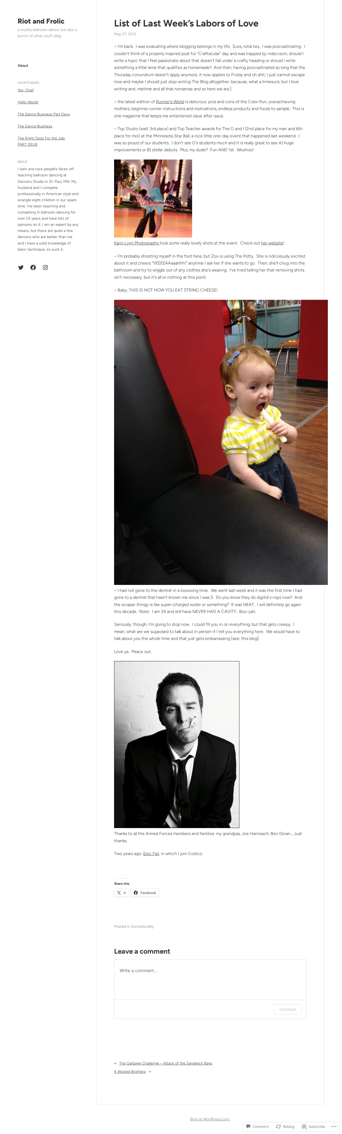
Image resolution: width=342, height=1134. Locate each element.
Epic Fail (151, 853)
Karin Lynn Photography (137, 243)
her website (272, 243)
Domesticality (142, 926)
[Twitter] (21, 267)
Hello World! (28, 102)
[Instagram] (45, 267)
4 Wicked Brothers (130, 1071)
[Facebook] (33, 267)
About (23, 65)
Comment (287, 1009)
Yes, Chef (26, 90)
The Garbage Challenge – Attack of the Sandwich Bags (165, 1063)
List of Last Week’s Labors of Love (186, 23)
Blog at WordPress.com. (210, 1119)
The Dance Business (35, 126)
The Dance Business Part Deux (44, 114)
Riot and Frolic (41, 21)
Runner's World (170, 101)
